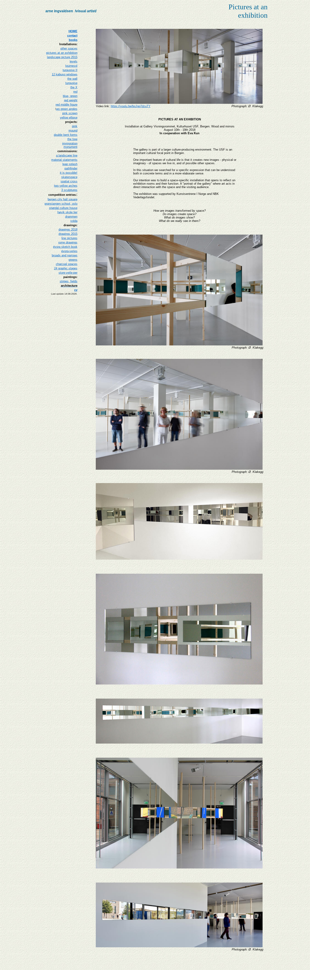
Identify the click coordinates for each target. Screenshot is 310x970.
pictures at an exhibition (61, 53)
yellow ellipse (68, 117)
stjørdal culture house (63, 208)
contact (72, 35)
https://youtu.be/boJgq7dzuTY (130, 106)
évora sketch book (65, 246)
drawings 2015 (68, 234)
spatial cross (69, 181)
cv (75, 290)
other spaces (68, 48)
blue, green (70, 96)
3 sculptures (69, 190)
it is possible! (68, 172)
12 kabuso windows (64, 74)
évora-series (69, 251)
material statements (64, 159)
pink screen (69, 113)
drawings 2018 (68, 229)
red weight (70, 100)
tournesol (71, 65)
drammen (71, 216)
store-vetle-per (68, 272)
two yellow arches (65, 185)
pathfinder (70, 168)
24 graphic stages (65, 268)
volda (73, 221)
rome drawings (67, 242)
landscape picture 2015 (62, 57)
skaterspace (69, 177)
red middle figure (66, 104)
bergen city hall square (62, 199)
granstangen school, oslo (60, 203)
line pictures (69, 238)
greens (73, 259)
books (73, 40)
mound (73, 130)
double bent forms (65, 134)
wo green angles (66, 109)
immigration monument (69, 145)
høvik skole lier (67, 212)
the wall (72, 78)
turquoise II (70, 70)
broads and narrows (64, 255)
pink (74, 126)
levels (73, 61)
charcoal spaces (66, 264)
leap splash (69, 164)
